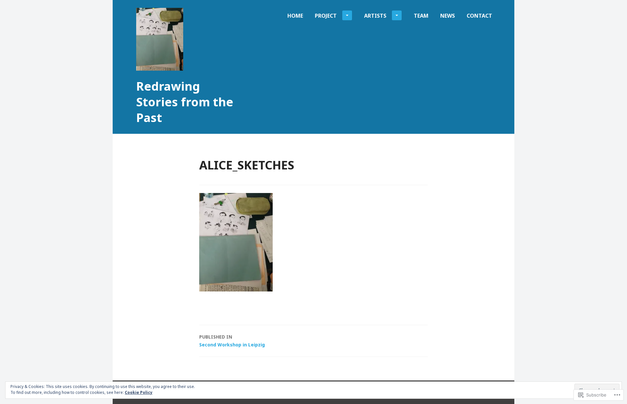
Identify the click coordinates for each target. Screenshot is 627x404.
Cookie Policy (139, 392)
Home (295, 15)
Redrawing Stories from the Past (184, 102)
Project (326, 15)
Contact (479, 15)
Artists (375, 15)
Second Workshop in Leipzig (232, 341)
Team (421, 15)
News (447, 15)
